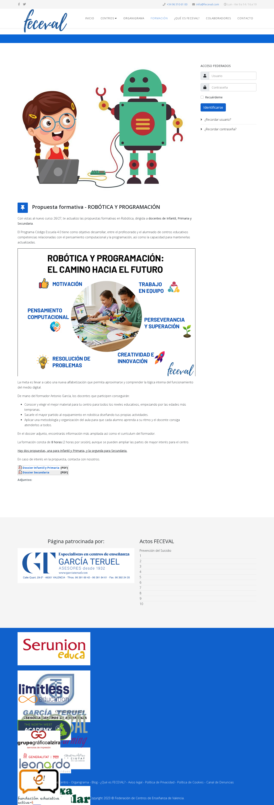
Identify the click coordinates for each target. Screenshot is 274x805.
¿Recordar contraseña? (220, 129)
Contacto (245, 18)
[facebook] (19, 4)
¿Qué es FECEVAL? (187, 18)
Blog (95, 782)
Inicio (89, 18)
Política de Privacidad (159, 782)
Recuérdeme (214, 97)
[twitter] (24, 4)
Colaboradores (218, 18)
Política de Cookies (190, 782)
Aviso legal (135, 782)
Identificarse (213, 107)
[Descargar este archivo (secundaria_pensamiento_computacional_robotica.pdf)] (20, 472)
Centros (107, 18)
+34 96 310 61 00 (177, 4)
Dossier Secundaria (36, 472)
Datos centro (59, 782)
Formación (159, 18)
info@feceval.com (207, 4)
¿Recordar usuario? (217, 119)
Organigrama (133, 18)
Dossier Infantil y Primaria (41, 468)
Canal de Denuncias (220, 782)
